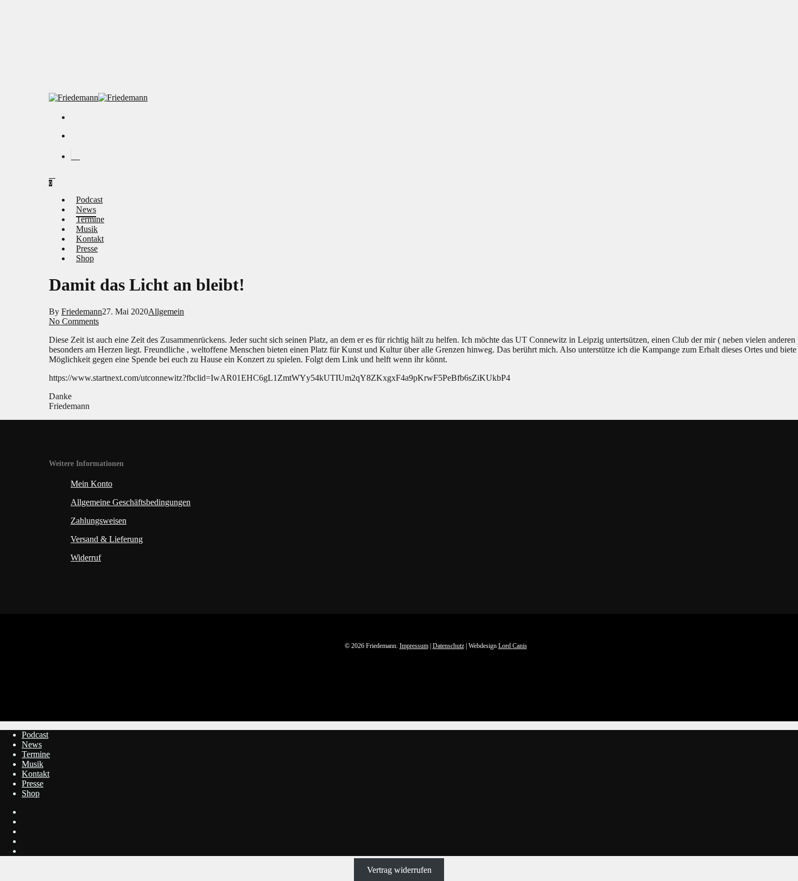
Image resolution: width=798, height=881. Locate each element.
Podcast (35, 734)
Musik (32, 764)
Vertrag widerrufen (399, 869)
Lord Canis (512, 646)
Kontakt (35, 773)
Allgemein (166, 311)
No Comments (74, 321)
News (32, 744)
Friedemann (81, 311)
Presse (32, 783)
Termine (36, 754)
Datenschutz (448, 646)
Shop (31, 793)
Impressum (414, 646)
